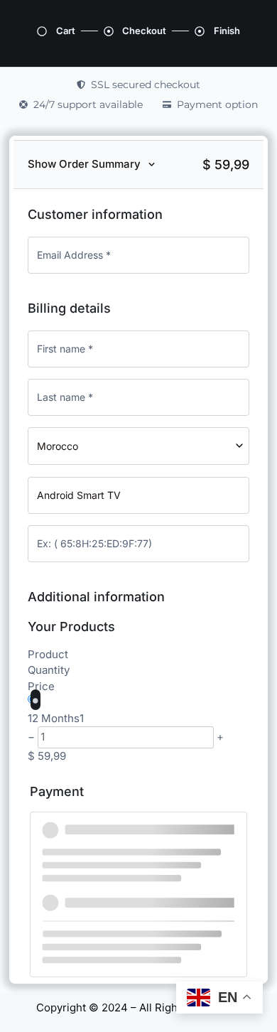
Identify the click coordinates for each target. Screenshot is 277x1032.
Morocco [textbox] (57, 446)
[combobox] (138, 446)
